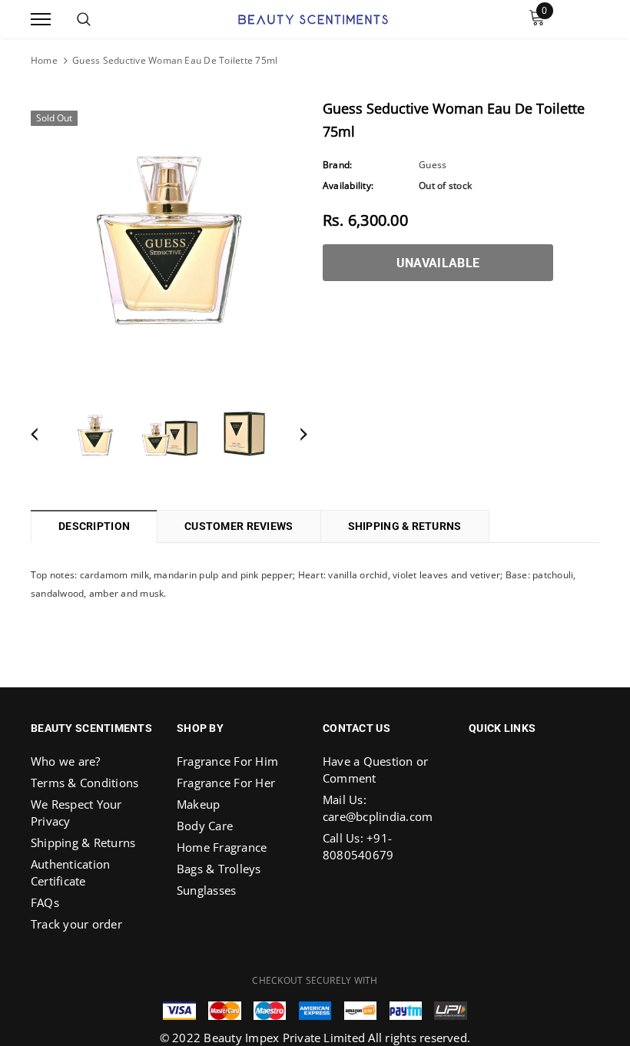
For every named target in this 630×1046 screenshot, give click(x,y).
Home (44, 60)
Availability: (348, 185)
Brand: (337, 164)
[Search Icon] (84, 19)
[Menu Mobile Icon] (41, 19)
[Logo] (313, 17)
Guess (432, 164)
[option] (169, 240)
